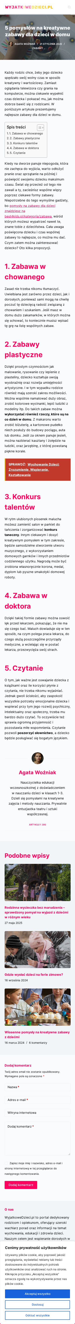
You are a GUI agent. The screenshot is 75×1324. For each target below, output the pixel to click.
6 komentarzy (38, 1042)
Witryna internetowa (22, 1113)
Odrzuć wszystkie (37, 1315)
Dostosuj (37, 1304)
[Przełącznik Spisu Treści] (38, 127)
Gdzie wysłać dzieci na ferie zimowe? (34, 974)
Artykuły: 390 (37, 824)
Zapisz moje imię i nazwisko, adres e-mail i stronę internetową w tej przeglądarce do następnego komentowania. (33, 1168)
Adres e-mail (18, 1100)
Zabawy (37, 48)
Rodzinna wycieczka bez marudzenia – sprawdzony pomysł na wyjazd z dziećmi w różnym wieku (36, 912)
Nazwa (13, 1087)
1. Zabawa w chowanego (26, 133)
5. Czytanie (17, 152)
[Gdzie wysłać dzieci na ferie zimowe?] (38, 949)
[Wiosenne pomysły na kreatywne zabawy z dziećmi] (38, 1007)
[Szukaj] (69, 7)
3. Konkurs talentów (24, 143)
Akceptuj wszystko (37, 1293)
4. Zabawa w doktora (24, 148)
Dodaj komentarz (21, 1126)
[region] (37, 1282)
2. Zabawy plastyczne (25, 138)
